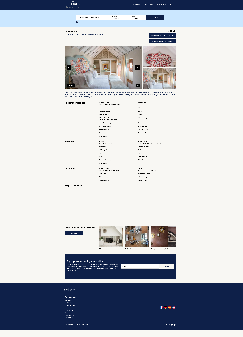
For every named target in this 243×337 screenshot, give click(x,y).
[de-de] (165, 307)
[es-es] (169, 307)
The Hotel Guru (70, 297)
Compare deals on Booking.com (89, 22)
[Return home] (72, 4)
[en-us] (174, 307)
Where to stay (160, 5)
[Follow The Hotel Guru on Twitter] (167, 325)
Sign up (166, 266)
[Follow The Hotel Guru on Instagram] (172, 325)
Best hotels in (149, 5)
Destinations (137, 5)
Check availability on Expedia (162, 41)
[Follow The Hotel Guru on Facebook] (169, 325)
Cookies (67, 313)
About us (68, 308)
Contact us (69, 318)
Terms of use (69, 315)
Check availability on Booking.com (162, 35)
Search (155, 17)
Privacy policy (69, 310)
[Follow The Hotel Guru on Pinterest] (175, 325)
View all (74, 233)
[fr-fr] (161, 307)
